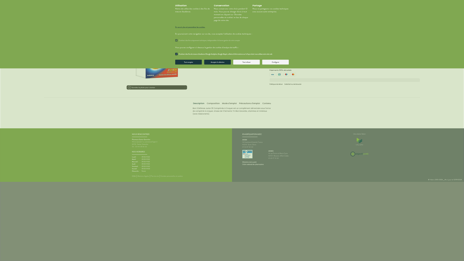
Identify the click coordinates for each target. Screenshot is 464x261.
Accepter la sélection (217, 62)
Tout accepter (188, 62)
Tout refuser (247, 62)
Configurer (275, 62)
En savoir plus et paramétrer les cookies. (190, 27)
